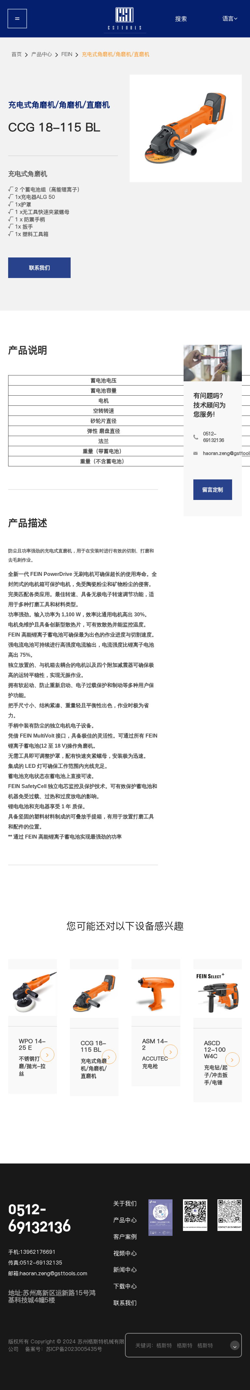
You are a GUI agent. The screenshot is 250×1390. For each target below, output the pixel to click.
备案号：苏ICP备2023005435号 (63, 1349)
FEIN (67, 54)
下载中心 (125, 1286)
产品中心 (41, 54)
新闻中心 (125, 1270)
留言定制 (212, 489)
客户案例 (125, 1237)
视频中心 (125, 1253)
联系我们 (39, 267)
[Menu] (17, 19)
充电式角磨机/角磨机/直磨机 (115, 54)
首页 (16, 54)
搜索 (181, 19)
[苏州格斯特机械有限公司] (125, 18)
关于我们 (125, 1203)
